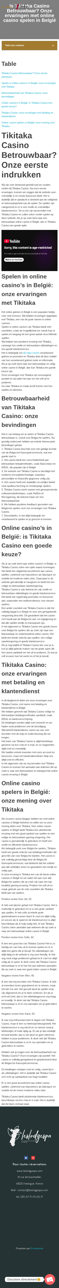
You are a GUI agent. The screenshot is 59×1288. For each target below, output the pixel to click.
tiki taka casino (31, 352)
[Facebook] (26, 1158)
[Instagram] (33, 1158)
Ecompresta (37, 1248)
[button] (53, 45)
